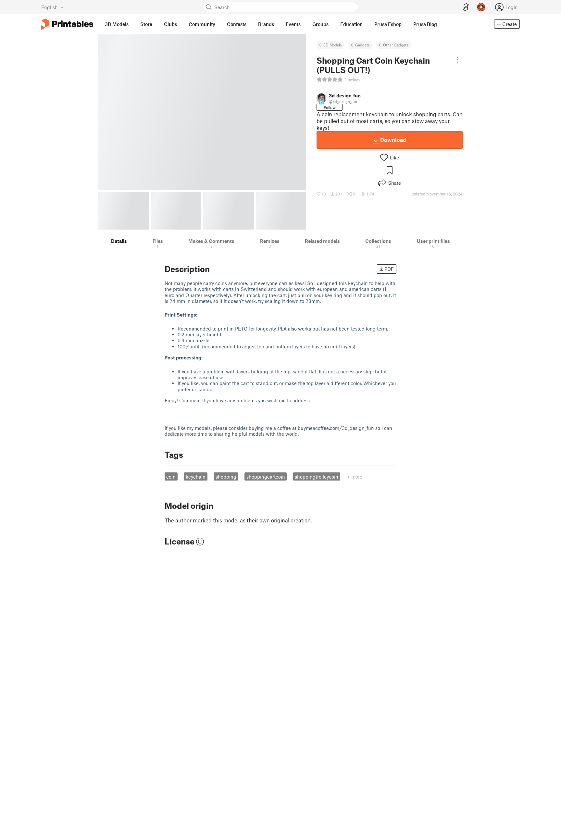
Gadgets (362, 45)
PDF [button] (389, 269)
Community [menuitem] (202, 24)
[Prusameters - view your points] (481, 7)
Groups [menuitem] (320, 24)
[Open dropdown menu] (457, 60)
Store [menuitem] (146, 24)
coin (171, 477)
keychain (196, 477)
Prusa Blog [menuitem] (425, 24)
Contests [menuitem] (236, 24)
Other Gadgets (395, 45)
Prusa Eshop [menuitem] (388, 24)
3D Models (332, 45)
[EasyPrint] (466, 7)
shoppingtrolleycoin (316, 477)
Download (393, 139)
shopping (226, 477)
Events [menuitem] (293, 24)
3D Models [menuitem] (117, 24)
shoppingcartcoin (265, 477)
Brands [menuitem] (266, 24)
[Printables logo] (67, 24)
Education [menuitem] (351, 24)
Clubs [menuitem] (170, 24)
